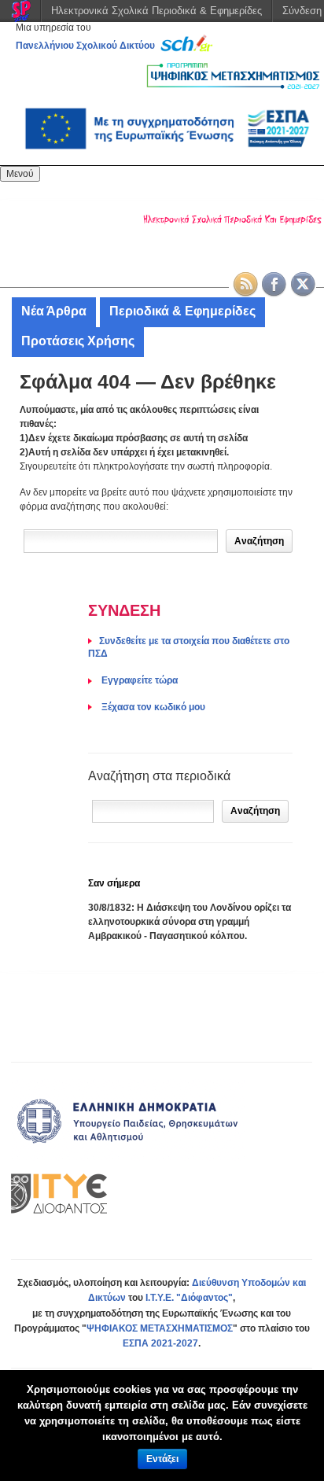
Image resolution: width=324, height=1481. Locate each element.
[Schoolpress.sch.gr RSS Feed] (245, 284)
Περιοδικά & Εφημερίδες (182, 311)
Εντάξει (162, 1458)
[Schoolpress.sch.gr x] (303, 284)
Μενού (20, 173)
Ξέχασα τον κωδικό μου (152, 707)
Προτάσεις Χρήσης (77, 341)
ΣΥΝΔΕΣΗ (124, 610)
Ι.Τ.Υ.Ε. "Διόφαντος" (189, 1297)
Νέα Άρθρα (54, 311)
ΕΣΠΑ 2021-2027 (160, 1343)
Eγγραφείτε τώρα (138, 680)
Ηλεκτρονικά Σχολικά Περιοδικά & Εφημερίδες (156, 11)
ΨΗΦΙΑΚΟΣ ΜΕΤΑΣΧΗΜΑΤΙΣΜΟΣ (160, 1328)
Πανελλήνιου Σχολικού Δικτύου (85, 45)
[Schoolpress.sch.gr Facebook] (274, 284)
